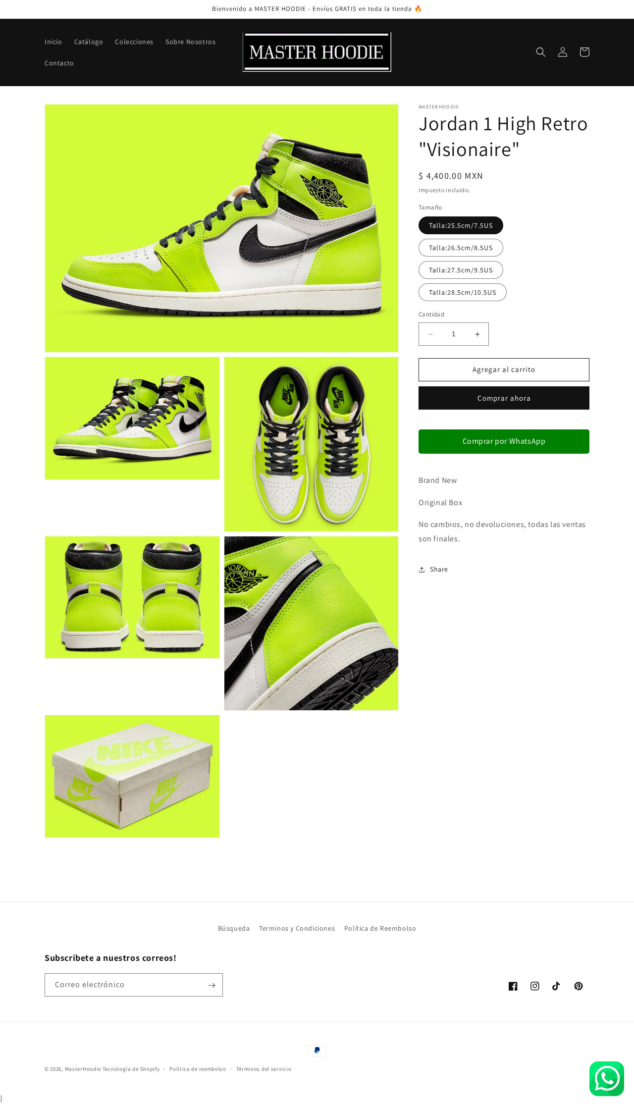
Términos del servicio (264, 1068)
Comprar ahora (504, 398)
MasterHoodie (83, 1068)
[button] (541, 52)
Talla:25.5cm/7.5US (461, 225)
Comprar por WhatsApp (504, 441)
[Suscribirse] (211, 985)
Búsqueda (234, 928)
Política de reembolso (197, 1068)
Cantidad (431, 315)
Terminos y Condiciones (297, 928)
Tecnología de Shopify (131, 1068)
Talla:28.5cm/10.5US (462, 292)
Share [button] (439, 569)
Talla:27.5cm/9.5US (461, 270)
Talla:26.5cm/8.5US (461, 248)
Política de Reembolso (380, 928)
